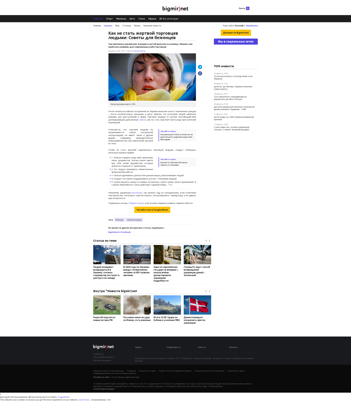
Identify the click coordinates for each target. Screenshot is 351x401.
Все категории (170, 18)
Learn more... (84, 399)
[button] (206, 240)
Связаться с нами (147, 370)
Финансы (121, 18)
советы (142, 119)
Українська (252, 25)
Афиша (152, 18)
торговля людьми (134, 220)
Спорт (109, 18)
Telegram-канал (136, 203)
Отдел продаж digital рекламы (125, 377)
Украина (108, 25)
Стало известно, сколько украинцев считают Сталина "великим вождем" (232, 128)
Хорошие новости (152, 25)
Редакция (131, 370)
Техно (141, 18)
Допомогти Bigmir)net (236, 32)
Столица (126, 25)
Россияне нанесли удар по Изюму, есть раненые (137, 319)
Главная (97, 25)
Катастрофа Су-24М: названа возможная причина (234, 118)
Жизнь (137, 25)
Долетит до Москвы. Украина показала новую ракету (233, 87)
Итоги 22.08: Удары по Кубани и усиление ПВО (167, 319)
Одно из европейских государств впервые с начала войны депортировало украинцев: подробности (166, 273)
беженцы (119, 220)
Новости (98, 18)
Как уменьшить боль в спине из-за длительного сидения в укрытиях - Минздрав (176, 137)
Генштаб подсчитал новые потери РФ (104, 319)
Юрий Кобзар (139, 51)
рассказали (136, 192)
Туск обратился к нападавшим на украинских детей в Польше (230, 97)
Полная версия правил (103, 389)
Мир (117, 25)
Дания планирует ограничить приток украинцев (194, 320)
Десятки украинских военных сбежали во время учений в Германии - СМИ (234, 108)
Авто (132, 18)
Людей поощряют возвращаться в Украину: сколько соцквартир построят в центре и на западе (106, 272)
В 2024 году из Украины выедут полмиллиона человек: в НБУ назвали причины (136, 271)
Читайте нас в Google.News (152, 209)
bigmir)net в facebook (119, 232)
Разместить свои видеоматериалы (175, 370)
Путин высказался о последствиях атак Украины (233, 77)
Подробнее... (64, 397)
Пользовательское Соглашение (209, 370)
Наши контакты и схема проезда (108, 370)
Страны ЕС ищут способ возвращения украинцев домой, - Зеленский (197, 271)
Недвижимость (173, 347)
